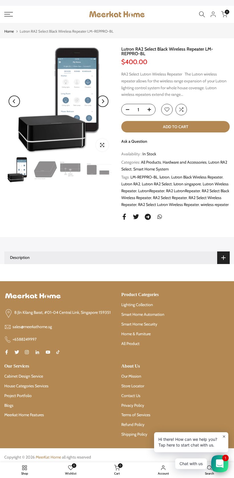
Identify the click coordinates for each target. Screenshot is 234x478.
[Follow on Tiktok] (58, 352)
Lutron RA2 (130, 184)
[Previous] (14, 101)
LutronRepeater (151, 190)
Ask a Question (134, 141)
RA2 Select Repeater (170, 197)
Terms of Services (135, 414)
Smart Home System (151, 169)
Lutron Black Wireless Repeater (197, 177)
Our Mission (131, 376)
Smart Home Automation (142, 314)
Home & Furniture (136, 333)
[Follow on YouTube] (48, 352)
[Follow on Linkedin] (37, 352)
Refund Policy (132, 424)
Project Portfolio (18, 395)
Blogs (8, 405)
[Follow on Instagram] (27, 352)
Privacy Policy (132, 405)
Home (9, 31)
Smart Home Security (139, 324)
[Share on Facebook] (124, 217)
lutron (165, 177)
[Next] (102, 101)
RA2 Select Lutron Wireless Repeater (168, 204)
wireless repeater (215, 204)
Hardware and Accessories (185, 162)
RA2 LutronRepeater (183, 190)
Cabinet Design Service (23, 376)
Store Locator (132, 385)
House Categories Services (26, 385)
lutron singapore (187, 184)
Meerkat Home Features (24, 414)
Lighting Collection (137, 304)
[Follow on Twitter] (17, 352)
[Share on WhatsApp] (160, 217)
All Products (151, 162)
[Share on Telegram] (148, 217)
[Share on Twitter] (136, 217)
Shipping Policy (134, 434)
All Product (130, 343)
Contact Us (130, 395)
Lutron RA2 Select (157, 184)
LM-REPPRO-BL (144, 177)
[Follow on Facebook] (6, 352)
